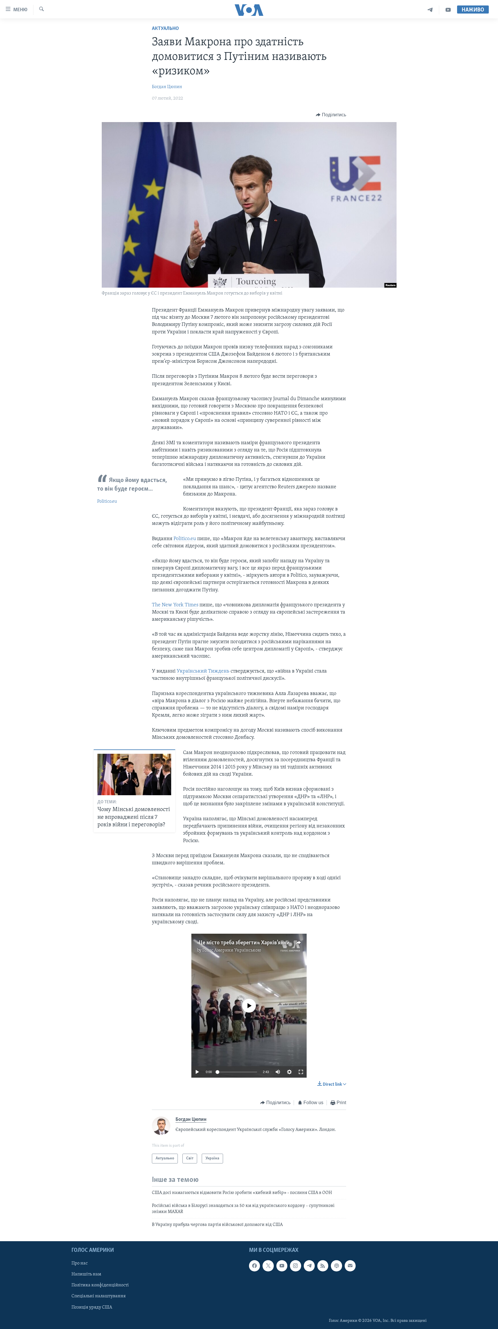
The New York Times (175, 605)
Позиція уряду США (91, 1307)
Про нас (79, 1263)
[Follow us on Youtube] (281, 1265)
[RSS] (322, 1265)
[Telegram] (430, 9)
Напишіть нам (86, 1274)
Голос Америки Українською (231, 950)
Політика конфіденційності (100, 1285)
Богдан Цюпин (167, 87)
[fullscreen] (301, 1072)
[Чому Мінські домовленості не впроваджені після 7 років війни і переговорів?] (134, 774)
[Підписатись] (350, 1265)
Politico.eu (107, 501)
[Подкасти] (336, 1265)
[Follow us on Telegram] (309, 1265)
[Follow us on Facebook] (254, 1265)
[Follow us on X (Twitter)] (268, 1265)
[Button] (331, 115)
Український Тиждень (203, 671)
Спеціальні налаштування (98, 1296)
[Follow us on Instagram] (295, 1265)
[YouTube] (448, 9)
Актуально (165, 28)
